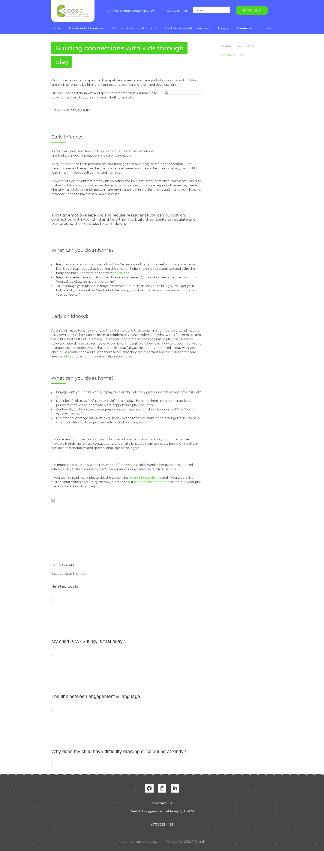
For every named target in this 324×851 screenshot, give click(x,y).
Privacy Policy (147, 841)
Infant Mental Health (145, 477)
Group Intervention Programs (134, 28)
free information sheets (151, 482)
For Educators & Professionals (187, 28)
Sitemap (127, 841)
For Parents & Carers (84, 28)
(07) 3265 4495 (177, 10)
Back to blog (233, 55)
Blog (221, 28)
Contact (267, 28)
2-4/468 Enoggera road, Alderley (131, 10)
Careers (243, 28)
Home (56, 28)
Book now (252, 10)
